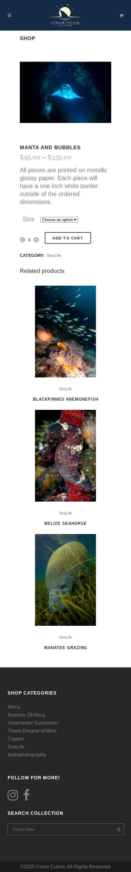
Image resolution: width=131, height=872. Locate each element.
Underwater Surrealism (33, 722)
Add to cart (67, 238)
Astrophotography (27, 754)
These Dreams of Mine (32, 730)
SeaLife (54, 255)
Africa (14, 707)
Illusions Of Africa (26, 715)
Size (28, 219)
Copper (16, 738)
